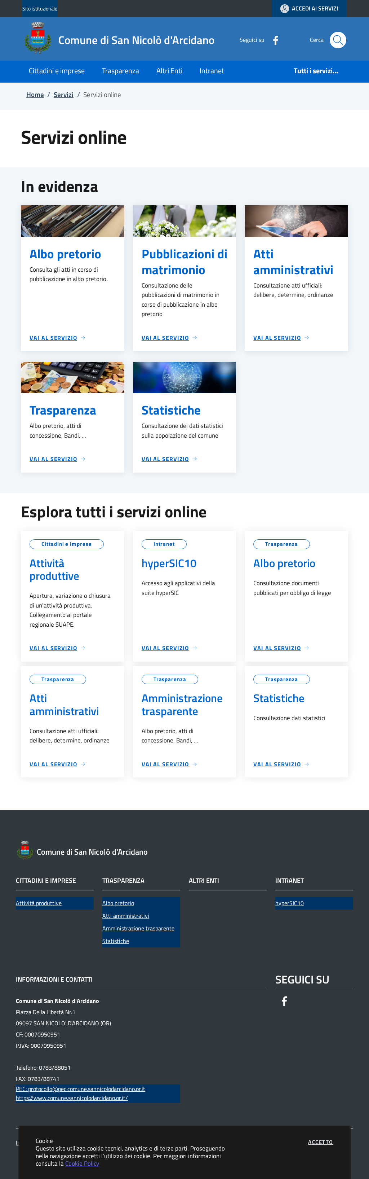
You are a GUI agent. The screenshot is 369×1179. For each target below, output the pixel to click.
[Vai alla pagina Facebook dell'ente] (272, 39)
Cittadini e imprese (66, 544)
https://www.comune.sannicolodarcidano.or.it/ (72, 1097)
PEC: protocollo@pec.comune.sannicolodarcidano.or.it (80, 1088)
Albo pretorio (118, 903)
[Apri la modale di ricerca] (338, 40)
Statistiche (115, 941)
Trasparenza (281, 544)
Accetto (320, 1142)
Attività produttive (39, 903)
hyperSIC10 (289, 903)
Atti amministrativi (125, 915)
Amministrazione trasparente (138, 928)
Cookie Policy (82, 1163)
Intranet (164, 544)
